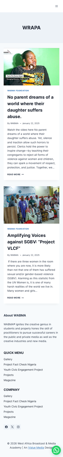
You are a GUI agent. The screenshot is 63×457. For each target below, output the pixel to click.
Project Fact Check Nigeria (20, 364)
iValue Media (36, 447)
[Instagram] (18, 427)
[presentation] (31, 66)
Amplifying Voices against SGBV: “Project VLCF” (31, 242)
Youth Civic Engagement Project (23, 369)
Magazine (10, 380)
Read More (15, 174)
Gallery (8, 359)
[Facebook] (6, 427)
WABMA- (14, 123)
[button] (56, 450)
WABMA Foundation (18, 90)
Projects (9, 374)
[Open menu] (56, 6)
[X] (12, 427)
